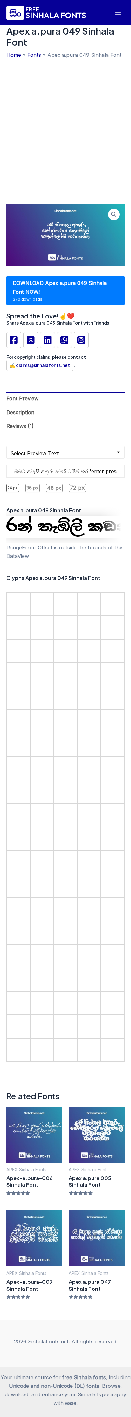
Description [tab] (20, 412)
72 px (77, 487)
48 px (54, 488)
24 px (12, 487)
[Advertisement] (65, 127)
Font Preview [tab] (22, 398)
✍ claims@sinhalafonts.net (40, 365)
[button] (114, 214)
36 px (32, 487)
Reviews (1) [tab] (20, 426)
